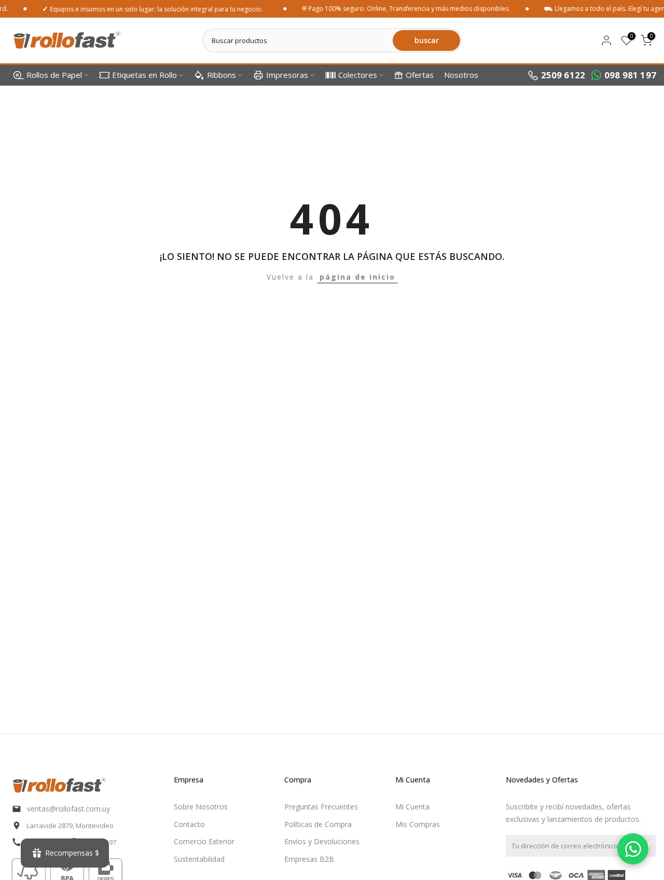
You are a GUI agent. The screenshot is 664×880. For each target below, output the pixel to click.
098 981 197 (630, 75)
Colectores (357, 75)
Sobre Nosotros (201, 807)
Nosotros (461, 75)
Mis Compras (417, 824)
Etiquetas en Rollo (144, 75)
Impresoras (287, 75)
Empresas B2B (309, 859)
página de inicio (357, 277)
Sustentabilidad (199, 859)
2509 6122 (563, 75)
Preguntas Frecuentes (321, 807)
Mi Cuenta (412, 807)
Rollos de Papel (54, 75)
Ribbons (221, 75)
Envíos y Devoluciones (321, 841)
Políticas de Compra (318, 824)
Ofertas (420, 75)
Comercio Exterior (204, 841)
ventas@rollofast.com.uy (68, 809)
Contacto (189, 824)
